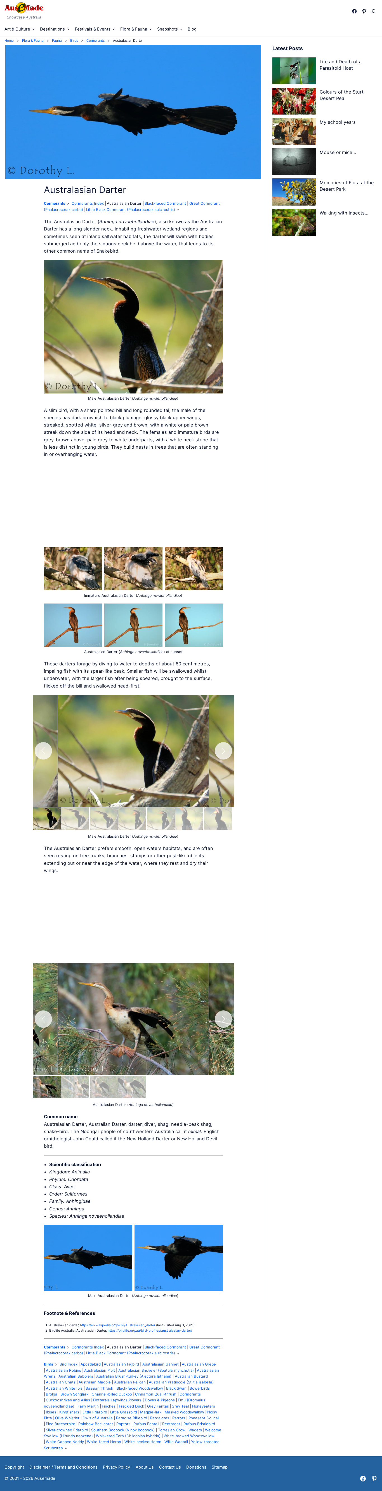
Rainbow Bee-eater (95, 1424)
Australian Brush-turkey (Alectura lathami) (133, 1376)
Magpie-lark (150, 1412)
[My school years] (294, 132)
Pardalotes (159, 1418)
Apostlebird (91, 1364)
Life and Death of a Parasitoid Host (341, 65)
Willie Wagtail (176, 1441)
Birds (48, 1364)
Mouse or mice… (338, 152)
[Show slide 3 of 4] (104, 1087)
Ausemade (44, 1478)
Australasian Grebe (199, 1364)
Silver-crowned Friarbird (67, 1430)
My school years (338, 122)
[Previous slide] (43, 751)
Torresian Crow (171, 1430)
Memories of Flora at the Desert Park (347, 186)
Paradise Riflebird (131, 1418)
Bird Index (68, 1364)
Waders (195, 1430)
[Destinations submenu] (68, 29)
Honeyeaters (203, 1406)
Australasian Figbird (121, 1364)
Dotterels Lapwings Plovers (117, 1400)
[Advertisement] (133, 502)
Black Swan (176, 1388)
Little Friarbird (94, 1412)
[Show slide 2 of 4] (75, 1087)
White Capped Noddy (65, 1441)
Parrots (178, 1418)
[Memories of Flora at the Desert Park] (294, 193)
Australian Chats (61, 1382)
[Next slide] (223, 751)
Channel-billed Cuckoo (112, 1394)
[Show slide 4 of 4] (132, 1087)
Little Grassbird (123, 1412)
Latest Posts (287, 48)
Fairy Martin (88, 1406)
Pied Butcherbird (60, 1424)
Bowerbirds (200, 1388)
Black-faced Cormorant (165, 203)
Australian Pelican (130, 1382)
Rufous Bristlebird (199, 1424)
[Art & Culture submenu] (33, 29)
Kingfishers (69, 1412)
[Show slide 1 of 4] (47, 1087)
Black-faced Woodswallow (140, 1388)
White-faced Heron (104, 1441)
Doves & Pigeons (160, 1400)
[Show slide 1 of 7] (47, 818)
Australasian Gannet (160, 1364)
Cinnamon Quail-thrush (155, 1394)
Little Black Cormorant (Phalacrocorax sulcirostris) (130, 209)
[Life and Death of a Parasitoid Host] (294, 72)
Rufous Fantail (146, 1424)
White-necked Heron (142, 1441)
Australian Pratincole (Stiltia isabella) (181, 1382)
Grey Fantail (158, 1406)
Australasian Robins (63, 1370)
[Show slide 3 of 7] (104, 818)
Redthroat (171, 1424)
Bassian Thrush (99, 1388)
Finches (108, 1406)
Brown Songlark (74, 1394)
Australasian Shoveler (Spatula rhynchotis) (156, 1370)
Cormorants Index (88, 203)
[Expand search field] (374, 11)
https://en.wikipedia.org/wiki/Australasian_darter (117, 1325)
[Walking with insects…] (294, 223)
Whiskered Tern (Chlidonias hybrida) (128, 1436)
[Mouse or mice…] (294, 162)
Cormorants (54, 203)
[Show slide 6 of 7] (189, 818)
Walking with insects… (344, 213)
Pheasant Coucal (203, 1418)
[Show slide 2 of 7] (75, 818)
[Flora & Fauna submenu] (150, 29)
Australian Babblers (75, 1376)
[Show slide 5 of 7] (161, 818)
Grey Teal (180, 1406)
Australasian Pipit (99, 1370)
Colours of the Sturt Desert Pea (342, 95)
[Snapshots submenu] (181, 29)
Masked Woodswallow (184, 1412)
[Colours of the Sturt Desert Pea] (294, 102)
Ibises (51, 1412)
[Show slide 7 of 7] (218, 818)
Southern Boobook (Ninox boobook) (123, 1430)
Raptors (123, 1424)
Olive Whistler (67, 1418)
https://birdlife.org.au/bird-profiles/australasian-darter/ (150, 1330)
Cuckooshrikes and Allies (68, 1400)
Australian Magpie (95, 1382)
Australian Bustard (191, 1376)
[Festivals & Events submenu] (113, 29)
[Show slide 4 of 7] (132, 818)
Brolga (51, 1394)
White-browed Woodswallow (189, 1436)
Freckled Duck (131, 1406)
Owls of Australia (97, 1418)
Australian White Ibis (64, 1388)
